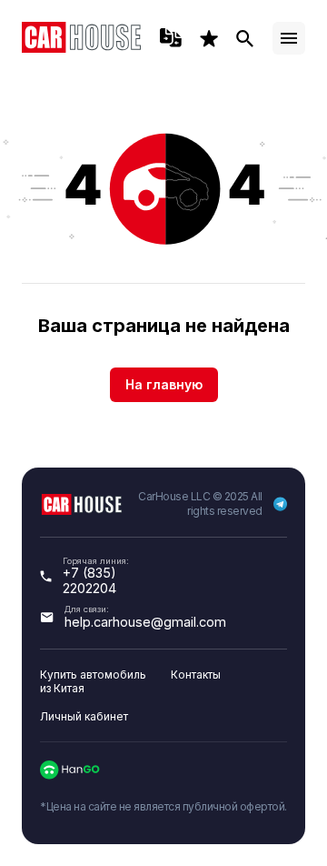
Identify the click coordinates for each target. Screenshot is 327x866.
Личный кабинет (84, 716)
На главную (164, 384)
